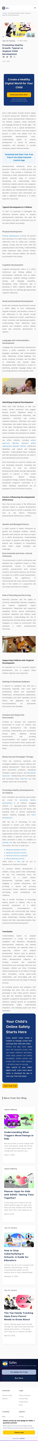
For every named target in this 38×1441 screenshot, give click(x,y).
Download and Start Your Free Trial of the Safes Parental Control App (19, 157)
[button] (3, 57)
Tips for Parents (8, 41)
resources (23, 779)
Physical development (10, 236)
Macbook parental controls (16, 853)
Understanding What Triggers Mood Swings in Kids (19, 1135)
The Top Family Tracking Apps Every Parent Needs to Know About (18, 1316)
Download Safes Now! (19, 95)
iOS (10, 842)
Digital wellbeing (10, 1110)
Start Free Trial (10, 1086)
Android (5, 842)
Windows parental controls (16, 850)
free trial (20, 861)
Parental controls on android (16, 856)
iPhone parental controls (15, 859)
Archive (5, 13)
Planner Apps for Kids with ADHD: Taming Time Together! (19, 1194)
